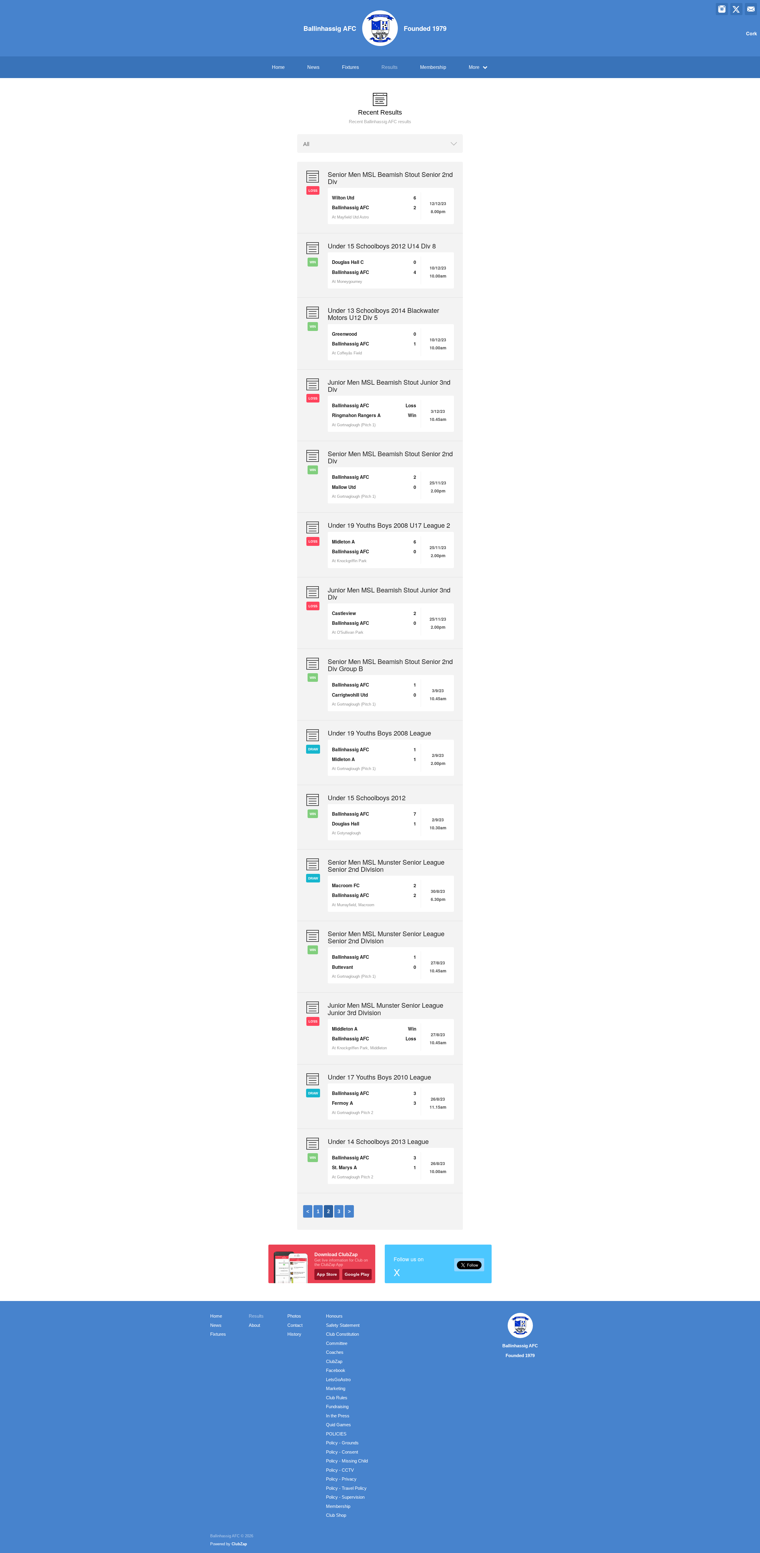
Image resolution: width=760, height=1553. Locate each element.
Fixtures (350, 67)
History (294, 1334)
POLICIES (336, 1433)
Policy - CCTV (340, 1470)
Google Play (357, 1274)
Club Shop (336, 1515)
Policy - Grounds (342, 1442)
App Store (327, 1274)
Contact (295, 1325)
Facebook (335, 1370)
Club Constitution (342, 1334)
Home (278, 67)
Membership (433, 67)
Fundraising (337, 1406)
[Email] (751, 9)
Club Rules (336, 1397)
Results (389, 67)
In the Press (337, 1415)
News (313, 67)
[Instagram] (722, 9)
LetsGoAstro (338, 1379)
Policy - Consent (342, 1451)
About (254, 1325)
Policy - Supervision (345, 1497)
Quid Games (338, 1424)
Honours (334, 1316)
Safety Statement (343, 1325)
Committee (336, 1343)
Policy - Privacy (341, 1478)
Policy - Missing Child (347, 1460)
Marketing (335, 1388)
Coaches (334, 1352)
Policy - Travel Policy (346, 1488)
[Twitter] (736, 9)
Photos (294, 1316)
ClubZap (334, 1361)
